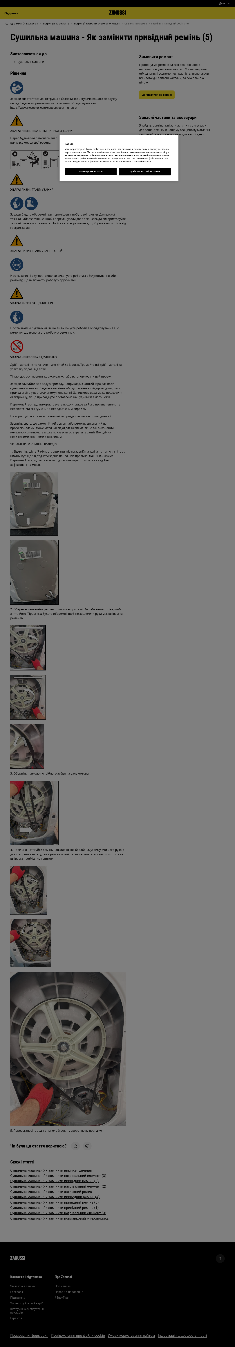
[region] (118, 158)
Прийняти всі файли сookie (145, 171)
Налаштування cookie (91, 171)
